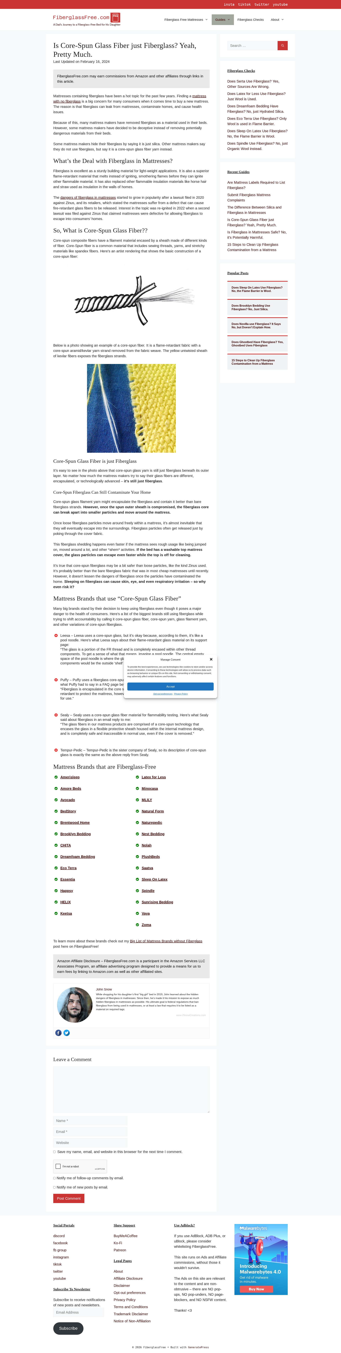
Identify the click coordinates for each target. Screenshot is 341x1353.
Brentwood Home (75, 823)
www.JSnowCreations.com (191, 1015)
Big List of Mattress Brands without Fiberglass (166, 941)
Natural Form (153, 811)
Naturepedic (152, 823)
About (275, 19)
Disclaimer (122, 1286)
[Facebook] (58, 1033)
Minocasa (150, 788)
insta (229, 4)
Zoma (146, 925)
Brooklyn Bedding (75, 834)
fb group (59, 1250)
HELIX (65, 902)
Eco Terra (68, 868)
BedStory (68, 811)
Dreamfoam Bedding (77, 857)
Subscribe (68, 1328)
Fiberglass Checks (250, 19)
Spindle (148, 891)
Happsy (66, 891)
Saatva (147, 868)
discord (59, 1236)
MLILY (147, 800)
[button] (211, 660)
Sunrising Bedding (157, 902)
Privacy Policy (181, 694)
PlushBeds (151, 857)
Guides (220, 19)
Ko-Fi (118, 1243)
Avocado (67, 800)
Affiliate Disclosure (128, 1278)
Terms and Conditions (131, 1307)
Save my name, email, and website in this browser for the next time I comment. (120, 1152)
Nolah (146, 845)
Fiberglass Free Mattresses (183, 19)
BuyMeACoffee (125, 1236)
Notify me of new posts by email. (82, 1187)
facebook (60, 1243)
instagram (61, 1257)
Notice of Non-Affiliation (132, 1321)
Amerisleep (70, 777)
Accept (170, 686)
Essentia (67, 879)
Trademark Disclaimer (131, 1314)
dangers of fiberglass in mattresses (88, 197)
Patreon (120, 1250)
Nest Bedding (153, 834)
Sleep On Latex (154, 879)
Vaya (146, 913)
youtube (280, 4)
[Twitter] (66, 1033)
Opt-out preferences (162, 694)
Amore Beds (70, 788)
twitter (261, 4)
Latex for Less (154, 777)
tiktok (244, 4)
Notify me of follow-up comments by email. (90, 1178)
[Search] (283, 45)
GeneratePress (198, 1347)
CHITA (65, 845)
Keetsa (66, 913)
